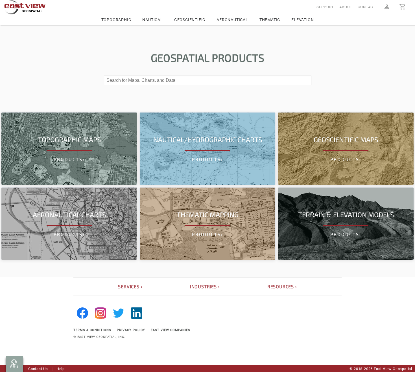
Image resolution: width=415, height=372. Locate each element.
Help (60, 369)
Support (325, 7)
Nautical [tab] (152, 19)
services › (130, 286)
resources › (282, 286)
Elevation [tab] (302, 19)
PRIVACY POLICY (131, 330)
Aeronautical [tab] (232, 19)
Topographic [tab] (116, 19)
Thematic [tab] (269, 19)
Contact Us (38, 369)
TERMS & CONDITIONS (92, 330)
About (345, 7)
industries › (205, 286)
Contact (366, 7)
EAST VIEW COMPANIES (170, 330)
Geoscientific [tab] (189, 19)
